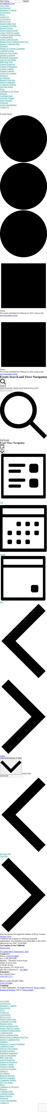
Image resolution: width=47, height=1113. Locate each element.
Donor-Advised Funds (9, 1026)
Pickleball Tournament (9, 1053)
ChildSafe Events (7, 1046)
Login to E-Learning (8, 1069)
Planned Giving (6, 1024)
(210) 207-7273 (6, 976)
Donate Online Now (8, 1019)
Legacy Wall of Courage (9, 1028)
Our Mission (5, 1073)
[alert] (23, 287)
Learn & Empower (7, 1060)
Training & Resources (8, 1062)
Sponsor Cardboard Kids (10, 1040)
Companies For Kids (8, 1021)
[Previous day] (23, 678)
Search (26, 1)
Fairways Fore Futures (9, 1049)
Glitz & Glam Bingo (8, 1055)
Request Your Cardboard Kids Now (14, 1037)
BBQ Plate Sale (6, 1058)
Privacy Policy (39, 988)
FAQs (2, 1010)
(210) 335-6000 (6, 983)
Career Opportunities (8, 1100)
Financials (4, 1098)
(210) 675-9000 (12, 956)
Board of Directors (7, 1076)
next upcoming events (8, 315)
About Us (4, 1071)
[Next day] (23, 754)
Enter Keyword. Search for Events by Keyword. (19, 388)
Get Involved (5, 1015)
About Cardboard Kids (9, 1035)
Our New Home (6, 1082)
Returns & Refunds (7, 990)
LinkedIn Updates (7, 1094)
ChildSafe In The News (9, 1087)
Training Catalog (6, 1064)
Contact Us (4, 1012)
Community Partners (8, 1080)
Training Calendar (7, 1067)
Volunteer (4, 1042)
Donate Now (6, 936)
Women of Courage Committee (12, 1044)
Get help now (5, 1003)
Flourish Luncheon (7, 1051)
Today (2, 756)
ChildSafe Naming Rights (10, 1031)
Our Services (5, 1008)
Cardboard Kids (6, 1033)
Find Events (4, 440)
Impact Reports (6, 1096)
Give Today (4, 1001)
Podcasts (3, 1089)
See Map (23, 970)
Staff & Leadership (7, 1078)
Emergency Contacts (8, 1006)
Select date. (26, 773)
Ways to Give (5, 1017)
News (2, 1085)
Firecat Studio (27, 990)
